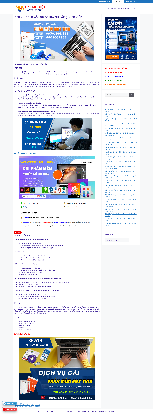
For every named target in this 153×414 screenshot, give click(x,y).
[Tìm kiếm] (131, 95)
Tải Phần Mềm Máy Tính (105, 1)
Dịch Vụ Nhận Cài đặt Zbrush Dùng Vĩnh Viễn (27, 406)
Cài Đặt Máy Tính (118, 1)
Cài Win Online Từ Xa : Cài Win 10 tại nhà (119, 8)
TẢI (134, 8)
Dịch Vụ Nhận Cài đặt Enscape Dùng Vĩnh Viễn (27, 405)
